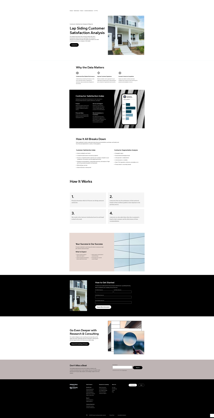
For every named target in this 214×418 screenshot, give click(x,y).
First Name (97, 289)
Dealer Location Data (90, 395)
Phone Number (99, 300)
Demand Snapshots (89, 399)
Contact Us (74, 45)
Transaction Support (102, 393)
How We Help (114, 388)
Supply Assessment (89, 390)
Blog (113, 391)
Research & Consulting (104, 384)
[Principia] (74, 386)
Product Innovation (102, 391)
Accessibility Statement (122, 415)
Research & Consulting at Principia (80, 344)
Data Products (89, 384)
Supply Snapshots (89, 401)
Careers (113, 390)
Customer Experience (103, 388)
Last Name (116, 289)
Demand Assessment (90, 389)
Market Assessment (102, 387)
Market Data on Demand (90, 393)
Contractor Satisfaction (90, 407)
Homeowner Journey (90, 406)
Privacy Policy (124, 370)
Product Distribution (90, 392)
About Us (114, 384)
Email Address (99, 295)
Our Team (113, 387)
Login (141, 385)
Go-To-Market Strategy (103, 390)
